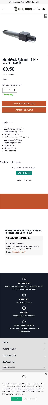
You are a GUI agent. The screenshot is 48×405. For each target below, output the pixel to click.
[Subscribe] (45, 367)
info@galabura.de (18, 252)
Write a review (24, 173)
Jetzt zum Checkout (24, 110)
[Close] (46, 374)
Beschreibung (7, 122)
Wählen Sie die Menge (12, 85)
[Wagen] (39, 9)
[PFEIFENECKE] (23, 9)
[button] (3, 9)
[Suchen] (34, 9)
